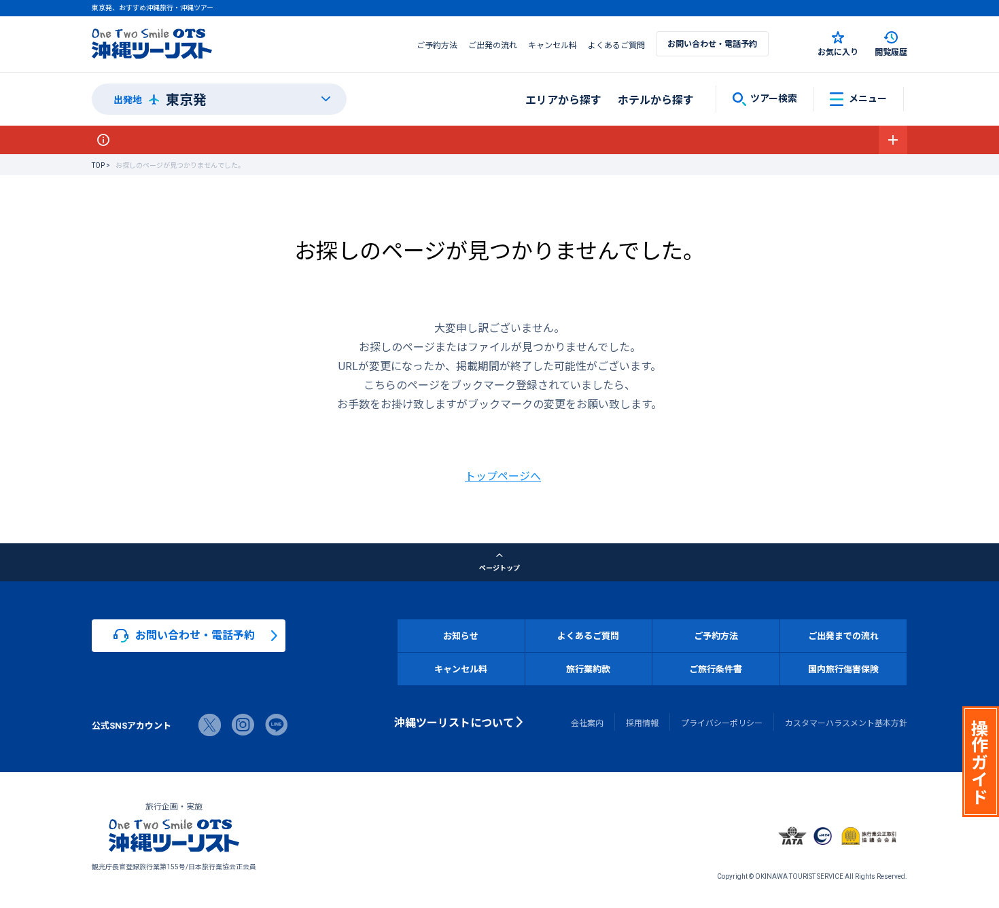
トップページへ (503, 475)
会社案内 (587, 722)
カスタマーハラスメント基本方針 (846, 722)
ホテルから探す (656, 99)
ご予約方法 (437, 45)
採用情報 (642, 722)
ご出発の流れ (492, 45)
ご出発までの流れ (843, 635)
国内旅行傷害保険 (843, 668)
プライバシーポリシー (722, 722)
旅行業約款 (588, 668)
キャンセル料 (552, 45)
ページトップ (499, 567)
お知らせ (460, 635)
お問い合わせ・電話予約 (712, 43)
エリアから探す (563, 99)
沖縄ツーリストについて (454, 722)
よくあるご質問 (616, 45)
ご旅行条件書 (715, 668)
